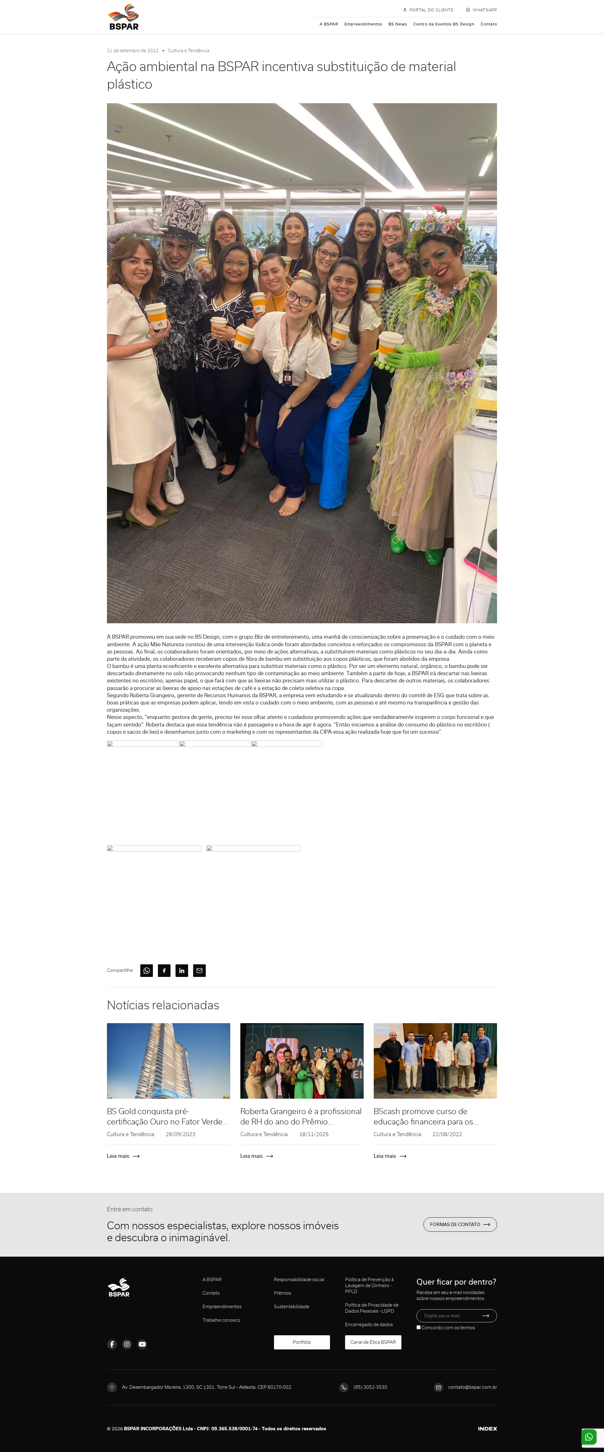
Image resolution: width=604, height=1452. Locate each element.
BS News (398, 24)
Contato (489, 24)
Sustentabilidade (291, 1306)
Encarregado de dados (369, 1324)
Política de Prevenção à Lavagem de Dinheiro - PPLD (369, 1285)
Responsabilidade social (299, 1279)
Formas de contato (455, 1224)
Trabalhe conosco (221, 1320)
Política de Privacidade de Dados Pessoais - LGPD (372, 1308)
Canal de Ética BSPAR (373, 1342)
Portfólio (302, 1342)
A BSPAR (329, 24)
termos (467, 1327)
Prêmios (282, 1293)
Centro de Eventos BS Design (443, 24)
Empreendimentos (363, 24)
